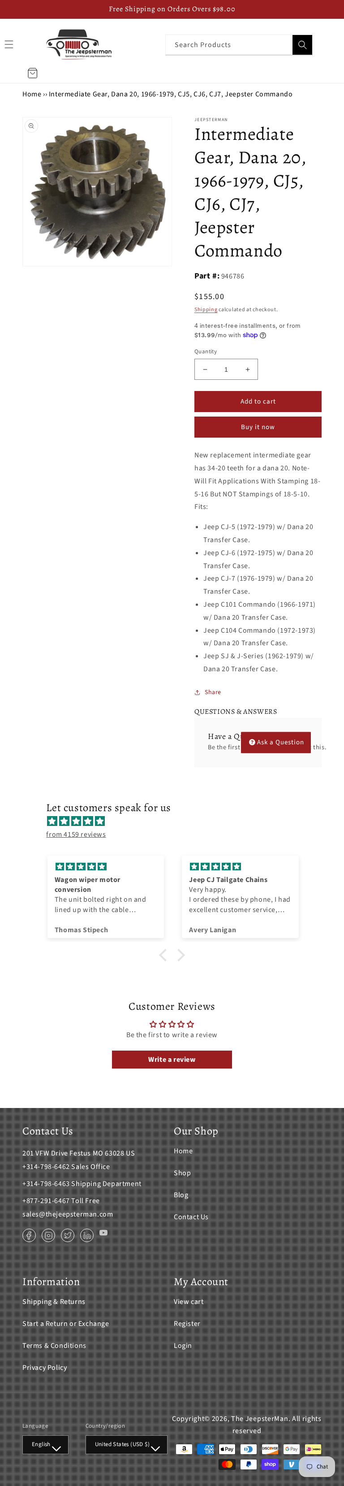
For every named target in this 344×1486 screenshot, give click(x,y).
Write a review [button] (171, 1060)
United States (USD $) (122, 1444)
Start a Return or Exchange (65, 1324)
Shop (182, 1173)
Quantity (205, 352)
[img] (176, 821)
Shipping (206, 309)
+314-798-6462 (46, 1167)
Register (187, 1324)
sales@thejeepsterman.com (67, 1214)
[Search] (302, 45)
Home (31, 94)
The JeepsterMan (259, 1419)
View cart (188, 1302)
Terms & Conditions (54, 1346)
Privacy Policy (44, 1368)
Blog (181, 1195)
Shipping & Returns (54, 1302)
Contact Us (191, 1217)
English (41, 1444)
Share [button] (213, 692)
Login (183, 1346)
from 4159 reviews (76, 834)
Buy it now (258, 427)
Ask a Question (280, 742)
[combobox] (239, 45)
